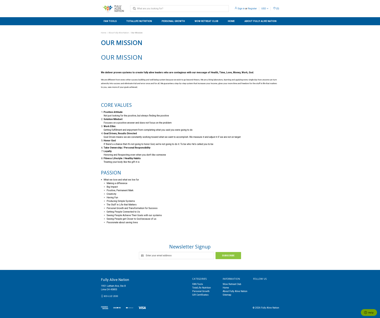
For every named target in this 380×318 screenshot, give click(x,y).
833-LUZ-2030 (111, 296)
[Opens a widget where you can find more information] (369, 313)
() (277, 8)
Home (231, 21)
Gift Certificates (200, 294)
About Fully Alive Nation (260, 21)
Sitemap (227, 294)
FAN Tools (110, 21)
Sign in (241, 8)
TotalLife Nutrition (139, 21)
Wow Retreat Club (206, 21)
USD (264, 8)
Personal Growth (173, 21)
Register (252, 8)
